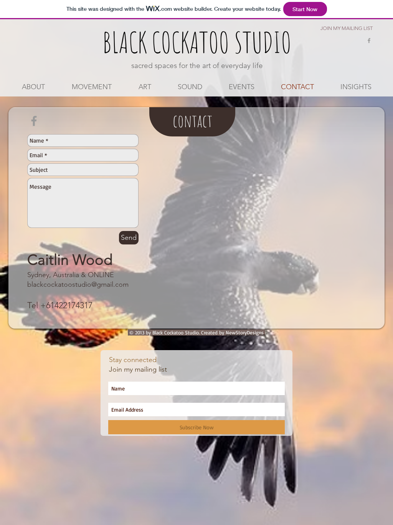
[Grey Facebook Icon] (369, 40)
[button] (91, 87)
